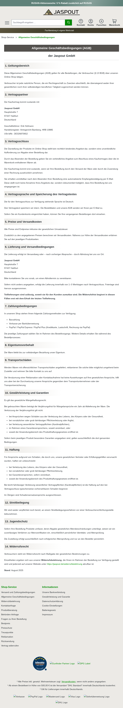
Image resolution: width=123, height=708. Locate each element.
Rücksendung (7, 641)
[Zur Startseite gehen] (61, 11)
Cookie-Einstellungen (52, 605)
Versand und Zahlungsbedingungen (18, 592)
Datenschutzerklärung (52, 601)
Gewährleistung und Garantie (56, 597)
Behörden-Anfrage (10, 614)
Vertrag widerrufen (10, 645)
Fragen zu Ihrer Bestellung (14, 619)
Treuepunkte (7, 632)
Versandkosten (69, 681)
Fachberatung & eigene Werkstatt (59, 30)
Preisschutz (6, 628)
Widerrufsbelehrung (10, 601)
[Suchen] (68, 22)
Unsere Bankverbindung (53, 592)
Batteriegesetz (49, 610)
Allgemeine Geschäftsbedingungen (17, 597)
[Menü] (7, 22)
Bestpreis (5, 623)
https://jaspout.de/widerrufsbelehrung (64, 564)
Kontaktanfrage (8, 605)
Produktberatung (9, 610)
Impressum (47, 614)
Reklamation (7, 637)
